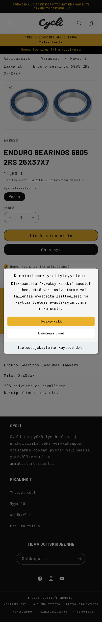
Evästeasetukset (51, 333)
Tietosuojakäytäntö (36, 347)
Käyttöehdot (70, 347)
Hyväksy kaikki (51, 322)
